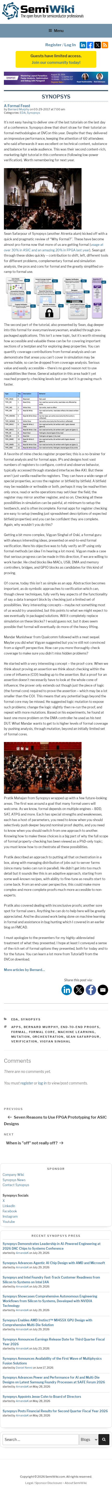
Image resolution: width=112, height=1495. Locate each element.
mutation (20, 1037)
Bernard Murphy (18, 109)
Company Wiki (13, 1175)
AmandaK (22, 1253)
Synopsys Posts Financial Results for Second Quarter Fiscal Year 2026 (55, 1411)
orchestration (48, 1037)
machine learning (76, 1032)
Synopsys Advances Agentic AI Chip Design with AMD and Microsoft (54, 1263)
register (26, 1083)
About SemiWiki (76, 1483)
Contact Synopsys (16, 1185)
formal (19, 1032)
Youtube (9, 1222)
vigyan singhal (55, 1041)
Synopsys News (14, 1180)
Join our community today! (56, 62)
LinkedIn (9, 1206)
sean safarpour (83, 1037)
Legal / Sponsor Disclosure (44, 1483)
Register (53, 45)
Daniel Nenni (24, 1367)
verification (24, 1041)
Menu (59, 30)
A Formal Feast (17, 105)
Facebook (10, 1211)
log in (42, 1083)
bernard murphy (41, 1027)
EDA (23, 113)
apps (16, 1027)
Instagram (10, 1216)
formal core (42, 1032)
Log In (70, 45)
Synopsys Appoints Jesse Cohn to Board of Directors (42, 1397)
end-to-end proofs (80, 1027)
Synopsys (33, 113)
